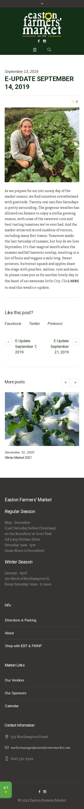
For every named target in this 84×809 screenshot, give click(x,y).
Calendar (12, 706)
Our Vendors (14, 680)
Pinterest (55, 324)
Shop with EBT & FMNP (23, 646)
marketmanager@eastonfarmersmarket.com (40, 747)
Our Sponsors (15, 693)
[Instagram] (44, 41)
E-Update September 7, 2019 (26, 346)
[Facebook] (38, 41)
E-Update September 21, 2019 (60, 346)
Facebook (13, 324)
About (9, 633)
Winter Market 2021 (18, 458)
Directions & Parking (20, 620)
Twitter (34, 324)
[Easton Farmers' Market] (42, 24)
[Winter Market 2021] (42, 419)
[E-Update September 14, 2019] (42, 144)
